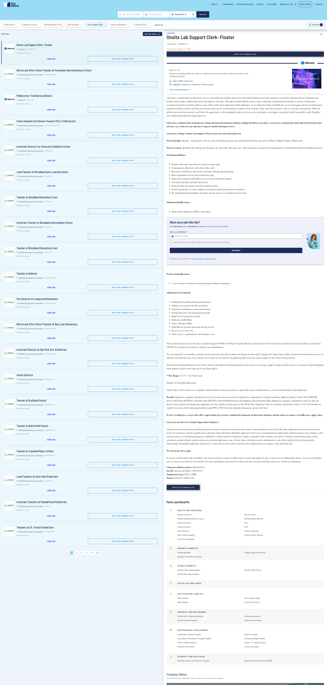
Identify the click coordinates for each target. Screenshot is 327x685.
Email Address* (178, 232)
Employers (305, 4)
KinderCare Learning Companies (31, 75)
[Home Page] (11, 5)
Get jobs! (236, 250)
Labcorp (22, 49)
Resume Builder (245, 4)
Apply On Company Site (123, 59)
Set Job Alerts (151, 34)
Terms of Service (198, 259)
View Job (51, 59)
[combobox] (132, 14)
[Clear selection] (193, 14)
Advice (260, 4)
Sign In (319, 4)
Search (202, 14)
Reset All (159, 25)
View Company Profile (179, 90)
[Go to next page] (97, 553)
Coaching (272, 4)
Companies (228, 4)
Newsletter (286, 4)
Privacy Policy (211, 259)
